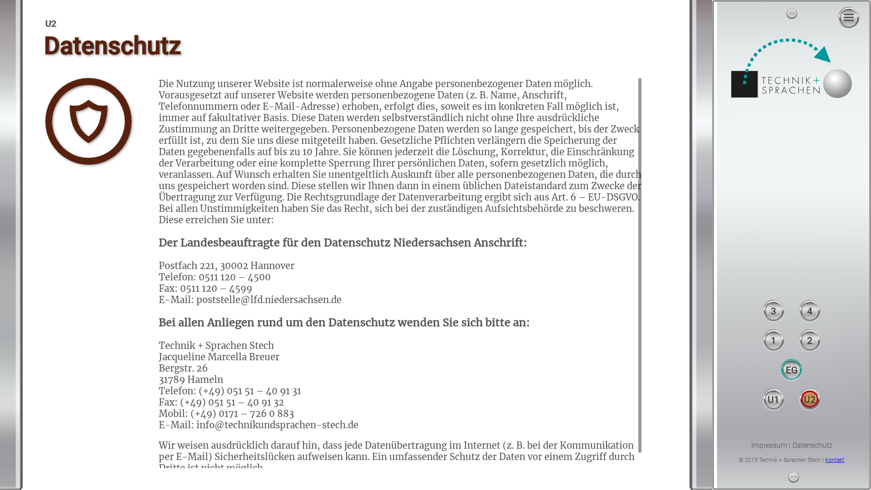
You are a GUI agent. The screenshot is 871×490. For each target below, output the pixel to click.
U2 (810, 399)
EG (792, 370)
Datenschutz (812, 445)
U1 (773, 399)
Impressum (769, 445)
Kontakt (834, 460)
